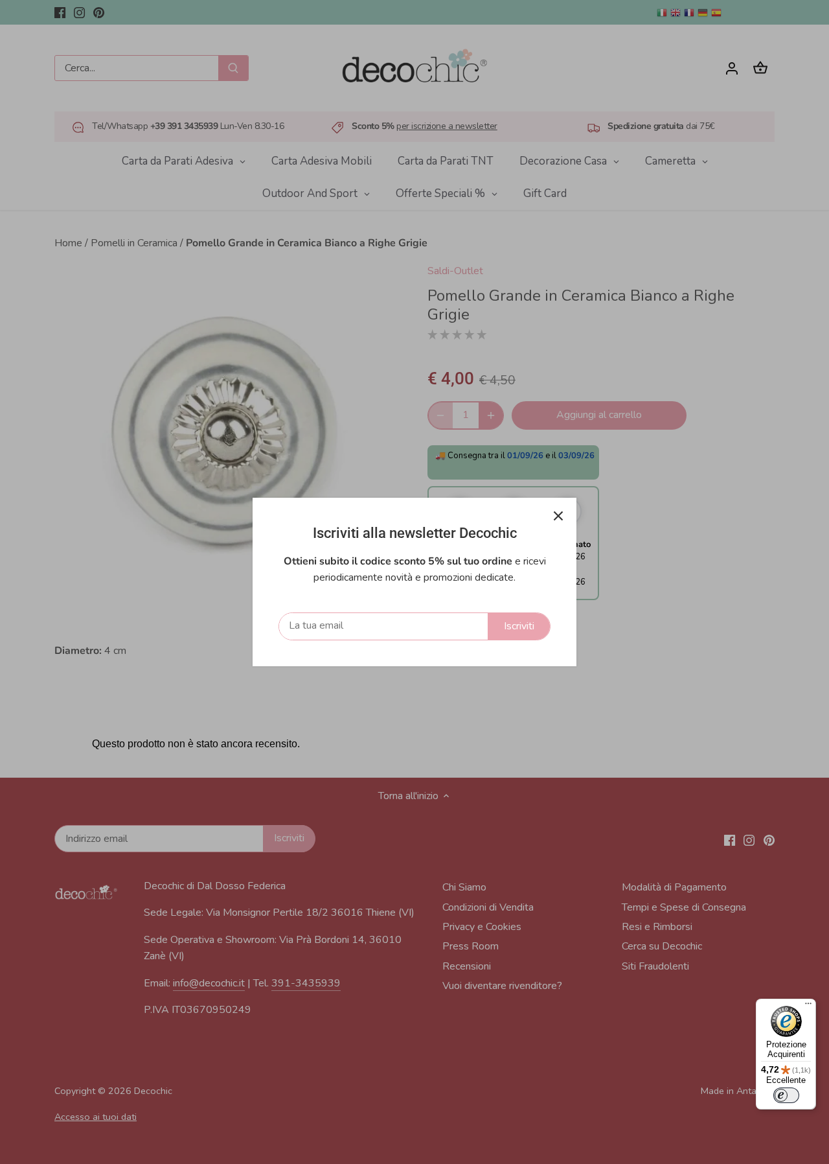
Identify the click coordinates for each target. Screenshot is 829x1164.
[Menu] (808, 1006)
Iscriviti (519, 626)
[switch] (786, 1095)
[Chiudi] (558, 516)
